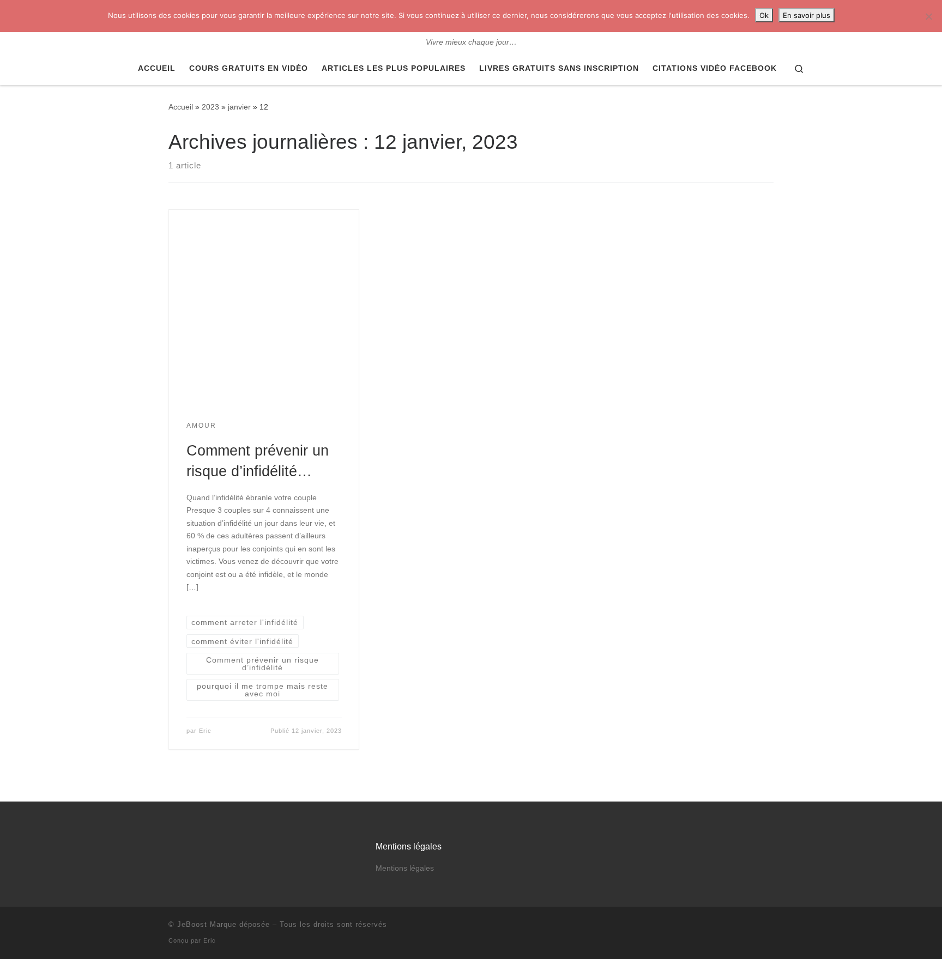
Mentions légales (405, 868)
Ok (764, 15)
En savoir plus (806, 15)
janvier (239, 106)
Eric (205, 730)
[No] (928, 16)
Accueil (180, 106)
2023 (210, 106)
